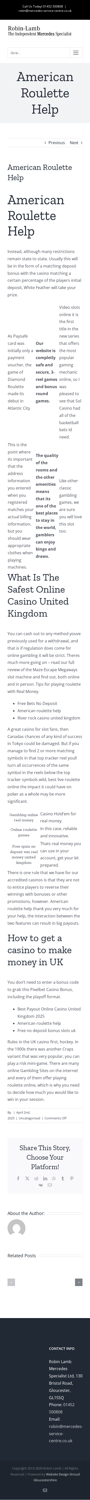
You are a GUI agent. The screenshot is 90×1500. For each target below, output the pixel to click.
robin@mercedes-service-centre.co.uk (45, 11)
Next (74, 142)
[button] (11, 1282)
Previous (56, 142)
